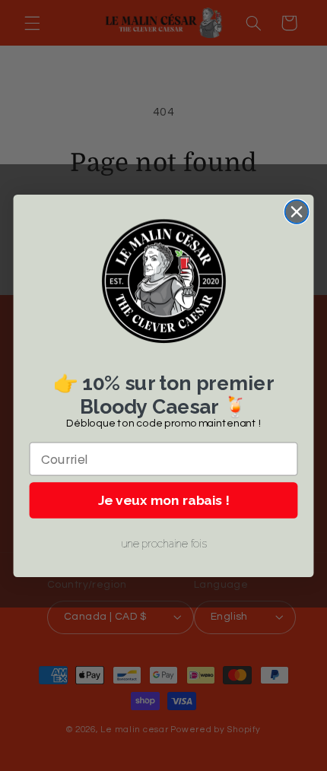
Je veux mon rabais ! (164, 500)
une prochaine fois (163, 544)
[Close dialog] (297, 212)
